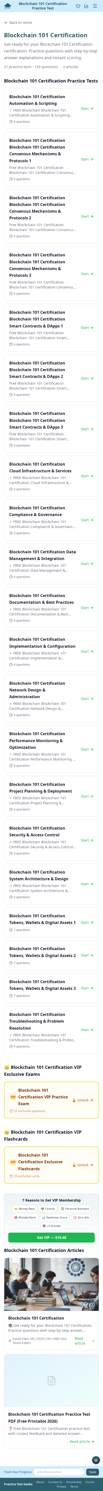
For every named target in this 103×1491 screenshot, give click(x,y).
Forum (90, 1482)
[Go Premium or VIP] (78, 6)
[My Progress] (86, 6)
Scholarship (74, 1482)
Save (92, 1472)
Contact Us (55, 1482)
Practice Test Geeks (18, 1484)
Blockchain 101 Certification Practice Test (43, 5)
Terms (74, 1486)
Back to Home (21, 22)
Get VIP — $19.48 (51, 1237)
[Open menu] (95, 6)
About (40, 1482)
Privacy (61, 1486)
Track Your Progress (18, 1472)
